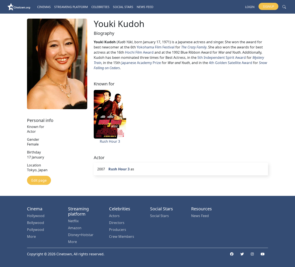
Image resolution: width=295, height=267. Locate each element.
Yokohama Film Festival (155, 47)
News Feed (145, 7)
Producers (117, 229)
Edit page (39, 180)
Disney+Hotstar (81, 234)
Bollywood (35, 222)
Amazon (74, 227)
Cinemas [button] (44, 7)
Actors (114, 215)
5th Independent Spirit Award (221, 57)
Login (250, 7)
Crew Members (121, 236)
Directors (116, 222)
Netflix (73, 221)
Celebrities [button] (100, 7)
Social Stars (123, 7)
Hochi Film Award (139, 52)
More (31, 236)
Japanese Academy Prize (141, 62)
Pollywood (35, 229)
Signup (268, 6)
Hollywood (35, 215)
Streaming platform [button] (71, 7)
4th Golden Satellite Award (230, 62)
